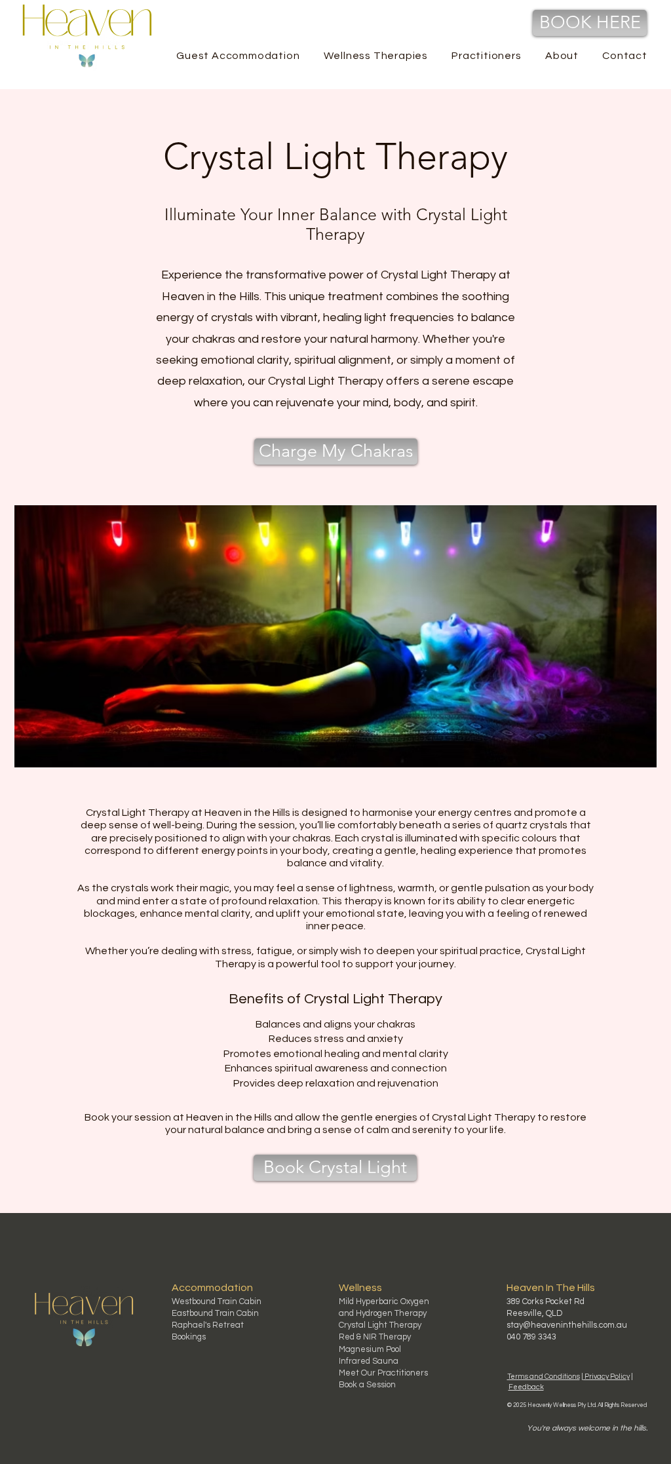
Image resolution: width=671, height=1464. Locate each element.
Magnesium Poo (369, 1349)
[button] (486, 55)
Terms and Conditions (543, 1376)
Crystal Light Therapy (380, 1325)
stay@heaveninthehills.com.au (567, 1325)
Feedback (526, 1387)
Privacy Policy (606, 1376)
